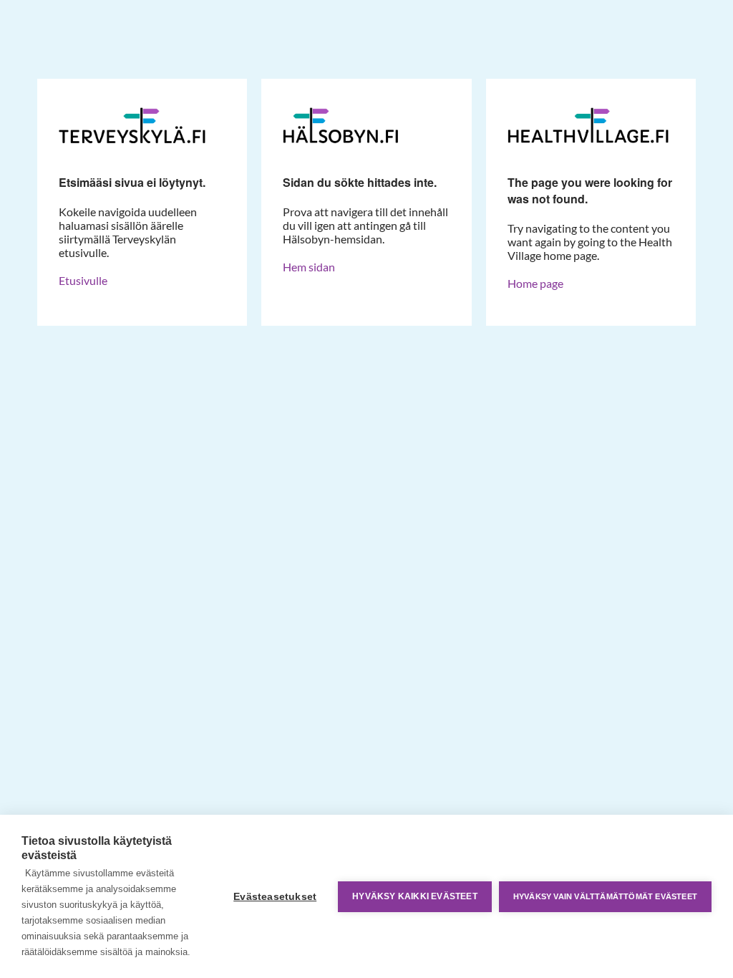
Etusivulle (83, 280)
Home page (535, 283)
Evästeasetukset (274, 896)
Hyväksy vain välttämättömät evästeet (605, 896)
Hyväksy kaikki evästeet (414, 896)
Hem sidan (309, 266)
